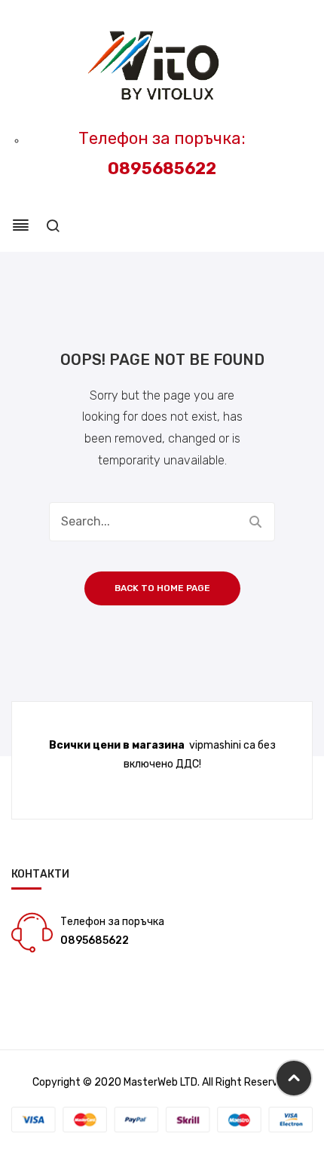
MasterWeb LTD (160, 1082)
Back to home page (162, 588)
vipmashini (215, 745)
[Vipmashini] (162, 66)
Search (255, 522)
